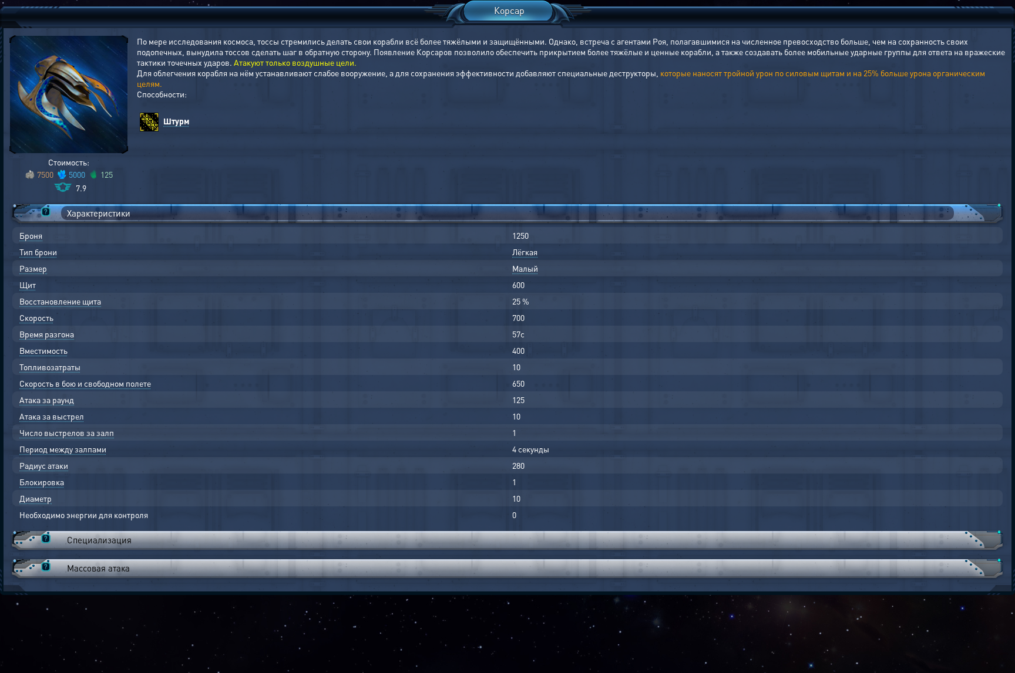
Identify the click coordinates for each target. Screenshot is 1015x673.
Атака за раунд (46, 399)
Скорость (36, 317)
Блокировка (41, 481)
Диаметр (35, 498)
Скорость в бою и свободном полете (85, 383)
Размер (33, 268)
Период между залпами (62, 449)
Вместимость (43, 350)
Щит (27, 284)
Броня (30, 235)
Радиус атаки (43, 465)
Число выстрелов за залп (66, 432)
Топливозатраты (49, 366)
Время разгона (46, 334)
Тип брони (38, 251)
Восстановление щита (60, 301)
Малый (525, 268)
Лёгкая (524, 251)
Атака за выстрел (51, 416)
